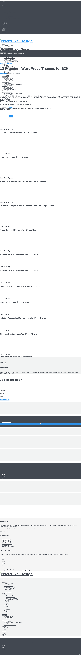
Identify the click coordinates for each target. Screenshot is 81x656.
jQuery (7, 604)
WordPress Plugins (8, 617)
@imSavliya (10, 373)
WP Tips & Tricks (9, 595)
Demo (5, 129)
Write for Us (4, 24)
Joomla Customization (9, 13)
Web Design (6, 71)
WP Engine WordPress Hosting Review (13, 622)
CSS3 (7, 603)
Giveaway (8, 609)
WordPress (6, 65)
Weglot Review (7, 51)
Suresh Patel (4, 367)
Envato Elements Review (7, 542)
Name (2, 393)
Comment (3, 390)
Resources (6, 605)
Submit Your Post (4, 531)
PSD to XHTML (9, 10)
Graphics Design (7, 6)
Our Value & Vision (8, 4)
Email (2, 396)
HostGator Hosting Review (8, 546)
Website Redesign (10, 9)
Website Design (7, 7)
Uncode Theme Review (7, 544)
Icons (7, 608)
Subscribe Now (40, 423)
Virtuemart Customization (9, 15)
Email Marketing (7, 46)
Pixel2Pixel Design (29, 525)
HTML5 (7, 72)
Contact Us (4, 23)
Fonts (7, 606)
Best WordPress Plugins (11, 598)
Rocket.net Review (8, 592)
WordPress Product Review (12, 599)
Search (11, 107)
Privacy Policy (26, 570)
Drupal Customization (9, 16)
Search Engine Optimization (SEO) (12, 18)
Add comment (3, 52)
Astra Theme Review (8, 56)
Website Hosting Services (9, 21)
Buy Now (10, 129)
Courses (4, 626)
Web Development (8, 11)
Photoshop (4, 614)
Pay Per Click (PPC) (8, 17)
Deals (1, 63)
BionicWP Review (8, 94)
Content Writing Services (9, 19)
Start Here (4, 582)
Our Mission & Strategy (9, 2)
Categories (4, 64)
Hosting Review (5, 620)
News (7, 612)
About (3, 1)
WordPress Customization (10, 12)
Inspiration (6, 610)
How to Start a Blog (8, 45)
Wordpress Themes (7, 63)
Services (4, 5)
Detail (1, 129)
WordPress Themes (10, 597)
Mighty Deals (5, 22)
